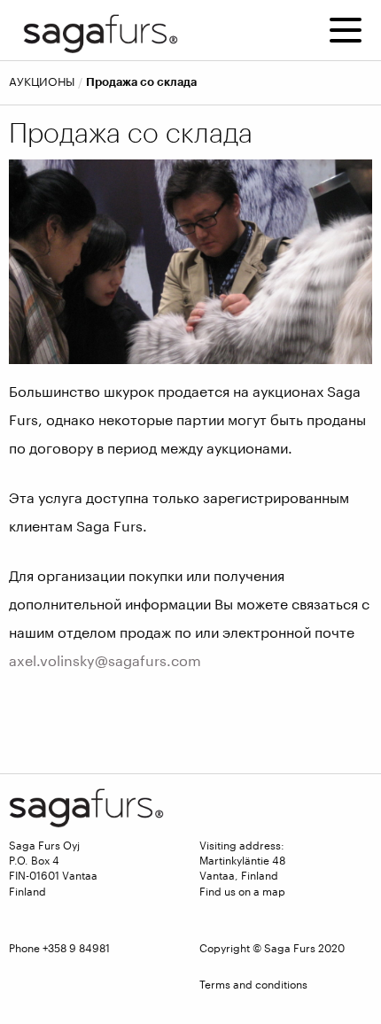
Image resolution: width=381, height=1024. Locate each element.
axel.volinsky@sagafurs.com (105, 660)
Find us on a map (242, 891)
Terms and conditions (253, 984)
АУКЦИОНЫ (41, 82)
